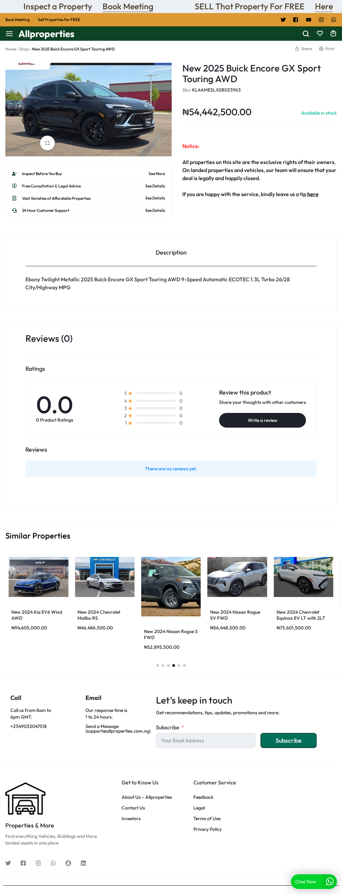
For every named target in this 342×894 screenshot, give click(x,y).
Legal (199, 808)
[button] (157, 665)
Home (10, 48)
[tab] (171, 251)
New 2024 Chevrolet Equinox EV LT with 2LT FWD (301, 618)
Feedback (203, 797)
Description (171, 252)
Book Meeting (128, 6)
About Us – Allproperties (147, 797)
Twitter (283, 19)
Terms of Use (206, 819)
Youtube (308, 19)
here (313, 194)
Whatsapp (334, 19)
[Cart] (333, 33)
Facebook (296, 19)
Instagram (321, 19)
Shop (24, 48)
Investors (131, 819)
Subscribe (167, 727)
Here (324, 6)
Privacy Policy (207, 829)
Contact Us (133, 808)
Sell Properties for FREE (59, 19)
